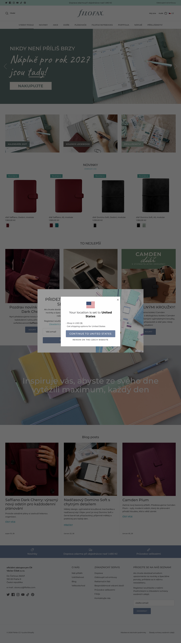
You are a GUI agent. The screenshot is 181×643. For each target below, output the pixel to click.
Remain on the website (90, 340)
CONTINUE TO (90, 333)
